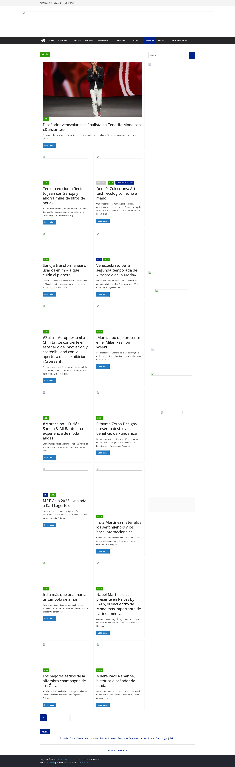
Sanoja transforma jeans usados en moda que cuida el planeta (64, 270)
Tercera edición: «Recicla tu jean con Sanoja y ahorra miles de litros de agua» (64, 195)
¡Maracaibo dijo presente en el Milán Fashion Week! (118, 342)
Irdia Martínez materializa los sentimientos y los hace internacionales (119, 527)
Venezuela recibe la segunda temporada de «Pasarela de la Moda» (116, 270)
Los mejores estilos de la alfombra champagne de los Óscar (64, 680)
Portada (64, 738)
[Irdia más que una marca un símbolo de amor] (65, 574)
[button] (109, 41)
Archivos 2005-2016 (117, 750)
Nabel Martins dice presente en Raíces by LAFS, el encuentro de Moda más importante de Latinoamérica (118, 604)
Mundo (77, 40)
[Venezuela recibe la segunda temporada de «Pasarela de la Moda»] (119, 245)
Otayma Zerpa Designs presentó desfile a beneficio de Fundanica (116, 428)
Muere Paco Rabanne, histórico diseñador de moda (115, 680)
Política (103, 738)
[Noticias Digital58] (43, 40)
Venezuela (63, 40)
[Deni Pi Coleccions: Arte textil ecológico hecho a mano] (119, 168)
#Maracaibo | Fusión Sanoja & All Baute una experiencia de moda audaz (63, 431)
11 (66, 717)
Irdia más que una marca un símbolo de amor (64, 597)
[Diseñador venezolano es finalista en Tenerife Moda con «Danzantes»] (92, 89)
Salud (172, 738)
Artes (135, 40)
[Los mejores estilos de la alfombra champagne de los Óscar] (65, 655)
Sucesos (89, 40)
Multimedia (178, 40)
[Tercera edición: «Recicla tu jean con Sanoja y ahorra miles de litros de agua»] (65, 168)
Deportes (133, 738)
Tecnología (161, 738)
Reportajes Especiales (125, 183)
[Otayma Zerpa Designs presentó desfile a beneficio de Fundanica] (119, 403)
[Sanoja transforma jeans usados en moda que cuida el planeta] (65, 245)
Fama (148, 40)
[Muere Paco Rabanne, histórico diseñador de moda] (119, 655)
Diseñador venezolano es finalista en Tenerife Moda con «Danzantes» (92, 127)
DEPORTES (120, 40)
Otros (161, 40)
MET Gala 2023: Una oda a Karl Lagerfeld (64, 503)
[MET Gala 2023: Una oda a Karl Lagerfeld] (65, 480)
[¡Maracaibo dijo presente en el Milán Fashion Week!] (119, 317)
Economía (103, 40)
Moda (46, 119)
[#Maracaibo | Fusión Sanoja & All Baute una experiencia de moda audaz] (65, 403)
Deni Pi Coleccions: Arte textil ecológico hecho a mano (116, 193)
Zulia (51, 40)
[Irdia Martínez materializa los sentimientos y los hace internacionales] (119, 491)
